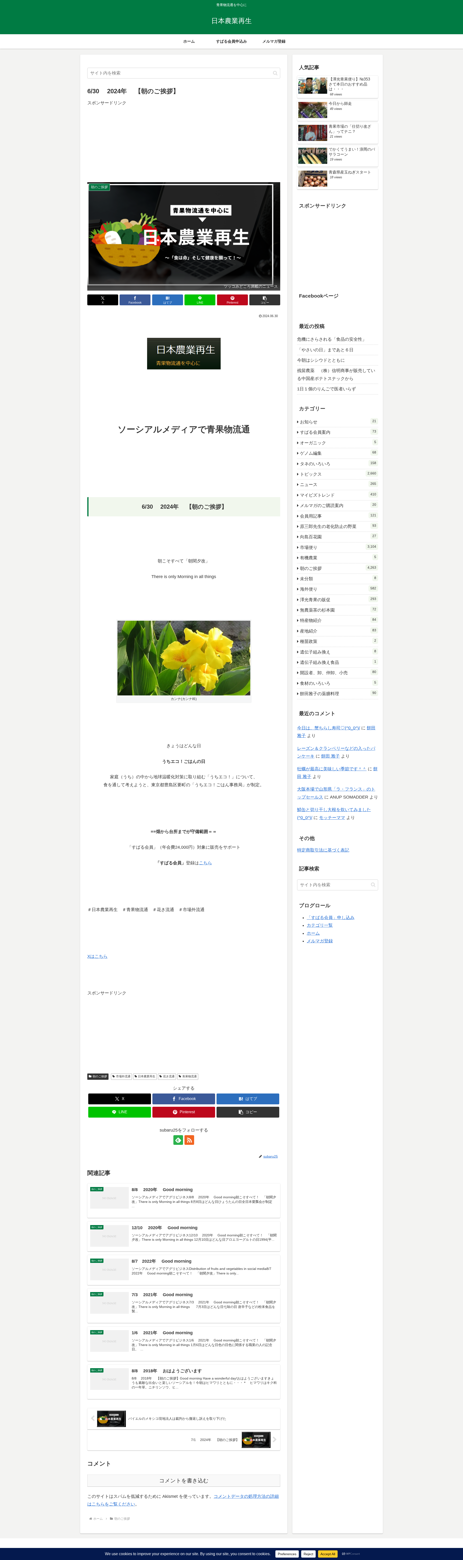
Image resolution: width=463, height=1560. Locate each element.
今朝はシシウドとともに (321, 360)
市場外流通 (123, 1076)
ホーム (313, 933)
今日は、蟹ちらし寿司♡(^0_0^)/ (328, 728)
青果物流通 (189, 1076)
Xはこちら (97, 956)
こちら (205, 862)
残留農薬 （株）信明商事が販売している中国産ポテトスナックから (336, 374)
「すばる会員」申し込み (330, 917)
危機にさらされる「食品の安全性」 (332, 339)
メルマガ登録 (320, 941)
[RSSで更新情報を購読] (189, 1140)
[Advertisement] (183, 140)
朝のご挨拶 (100, 1076)
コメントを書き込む (184, 1481)
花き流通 (169, 1076)
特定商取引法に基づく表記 (323, 850)
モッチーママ (332, 817)
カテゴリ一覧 (320, 925)
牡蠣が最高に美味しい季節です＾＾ (332, 769)
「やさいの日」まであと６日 (325, 349)
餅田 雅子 (330, 756)
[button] (275, 73)
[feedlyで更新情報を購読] (178, 1140)
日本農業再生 (146, 1076)
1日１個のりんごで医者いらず (326, 389)
